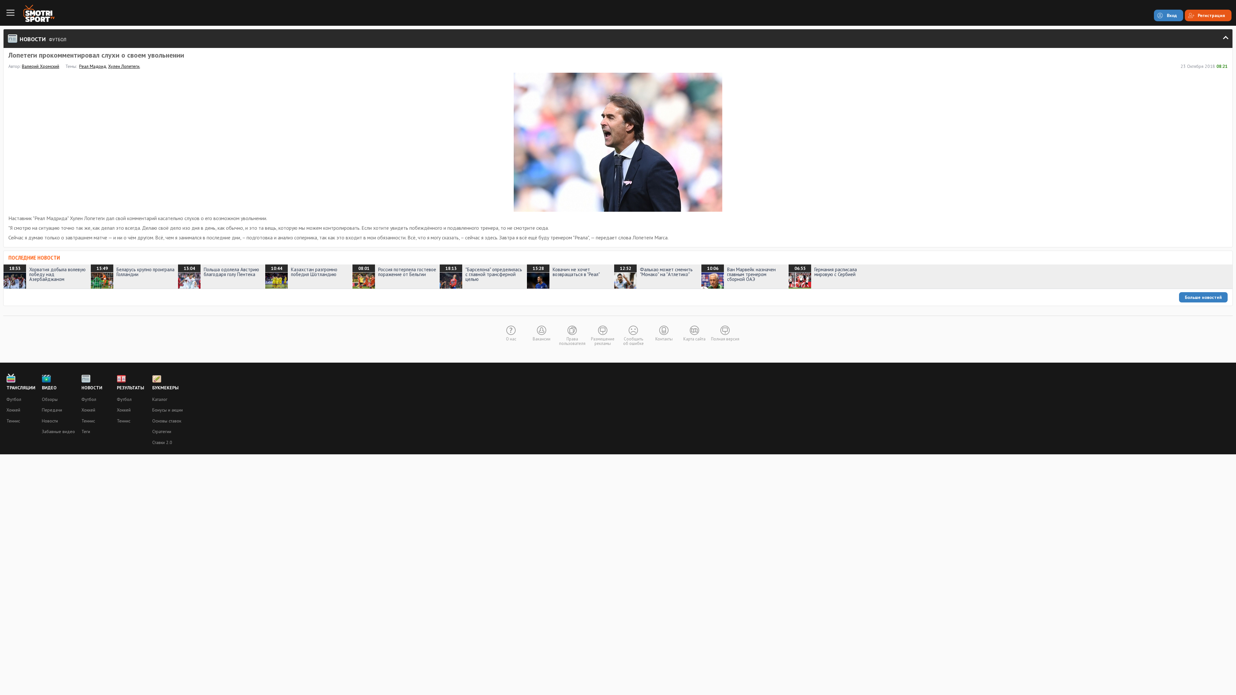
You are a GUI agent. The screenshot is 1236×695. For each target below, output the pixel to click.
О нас (511, 339)
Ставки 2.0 (162, 442)
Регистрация (1211, 15)
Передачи (52, 410)
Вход (1172, 15)
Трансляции (20, 388)
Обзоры (50, 399)
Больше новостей (1203, 297)
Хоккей (13, 410)
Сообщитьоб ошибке (633, 341)
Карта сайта (694, 339)
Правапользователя (572, 341)
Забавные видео (58, 431)
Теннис (13, 421)
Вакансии (541, 339)
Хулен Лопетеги (123, 66)
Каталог (159, 399)
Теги (85, 431)
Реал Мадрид (92, 66)
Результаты (130, 388)
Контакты (664, 339)
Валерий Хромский (40, 66)
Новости (50, 421)
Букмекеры (165, 388)
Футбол (13, 399)
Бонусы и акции (167, 410)
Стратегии (161, 431)
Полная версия (725, 339)
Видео (49, 388)
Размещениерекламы (602, 341)
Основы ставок (166, 421)
